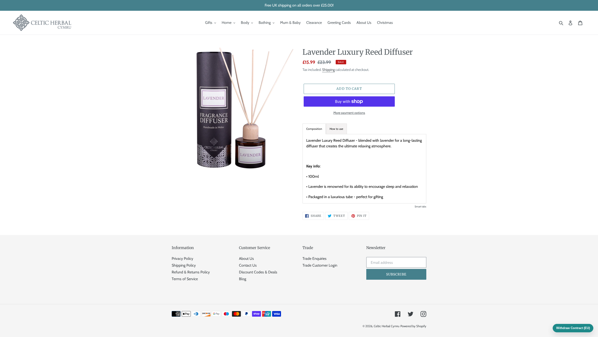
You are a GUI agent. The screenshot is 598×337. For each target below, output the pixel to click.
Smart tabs (420, 206)
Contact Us (248, 265)
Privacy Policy (182, 258)
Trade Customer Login (320, 265)
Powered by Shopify (413, 326)
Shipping (328, 70)
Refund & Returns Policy (191, 272)
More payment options (349, 113)
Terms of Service (185, 279)
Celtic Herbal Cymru (386, 326)
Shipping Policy (184, 265)
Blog (242, 279)
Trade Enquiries (315, 258)
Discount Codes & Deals (258, 272)
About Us (246, 258)
